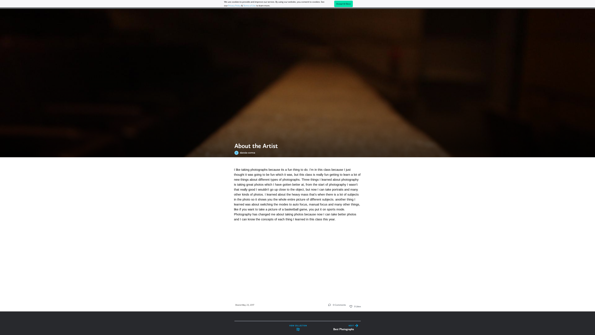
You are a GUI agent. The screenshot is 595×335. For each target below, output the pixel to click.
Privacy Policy (234, 5)
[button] (329, 305)
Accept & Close (343, 4)
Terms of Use (249, 5)
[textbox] (298, 196)
